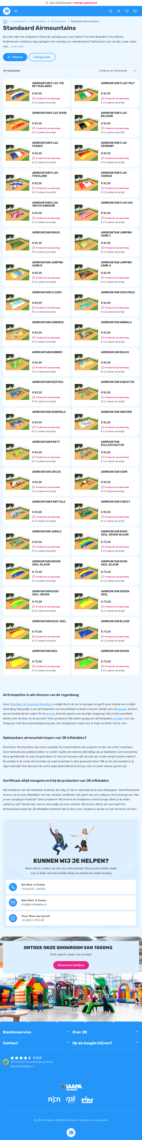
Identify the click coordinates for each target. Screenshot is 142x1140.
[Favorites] (127, 11)
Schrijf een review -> (22, 1066)
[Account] (119, 11)
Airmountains (58, 21)
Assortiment (19, 21)
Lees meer (17, 46)
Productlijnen (38, 21)
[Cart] (135, 11)
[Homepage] (6, 11)
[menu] (16, 11)
